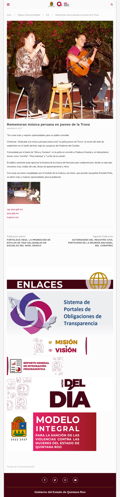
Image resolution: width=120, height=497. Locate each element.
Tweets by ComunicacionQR (20, 466)
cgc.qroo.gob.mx (15, 209)
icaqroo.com (13, 217)
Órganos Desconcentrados (29, 15)
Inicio (9, 15)
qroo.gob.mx (13, 213)
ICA (47, 15)
